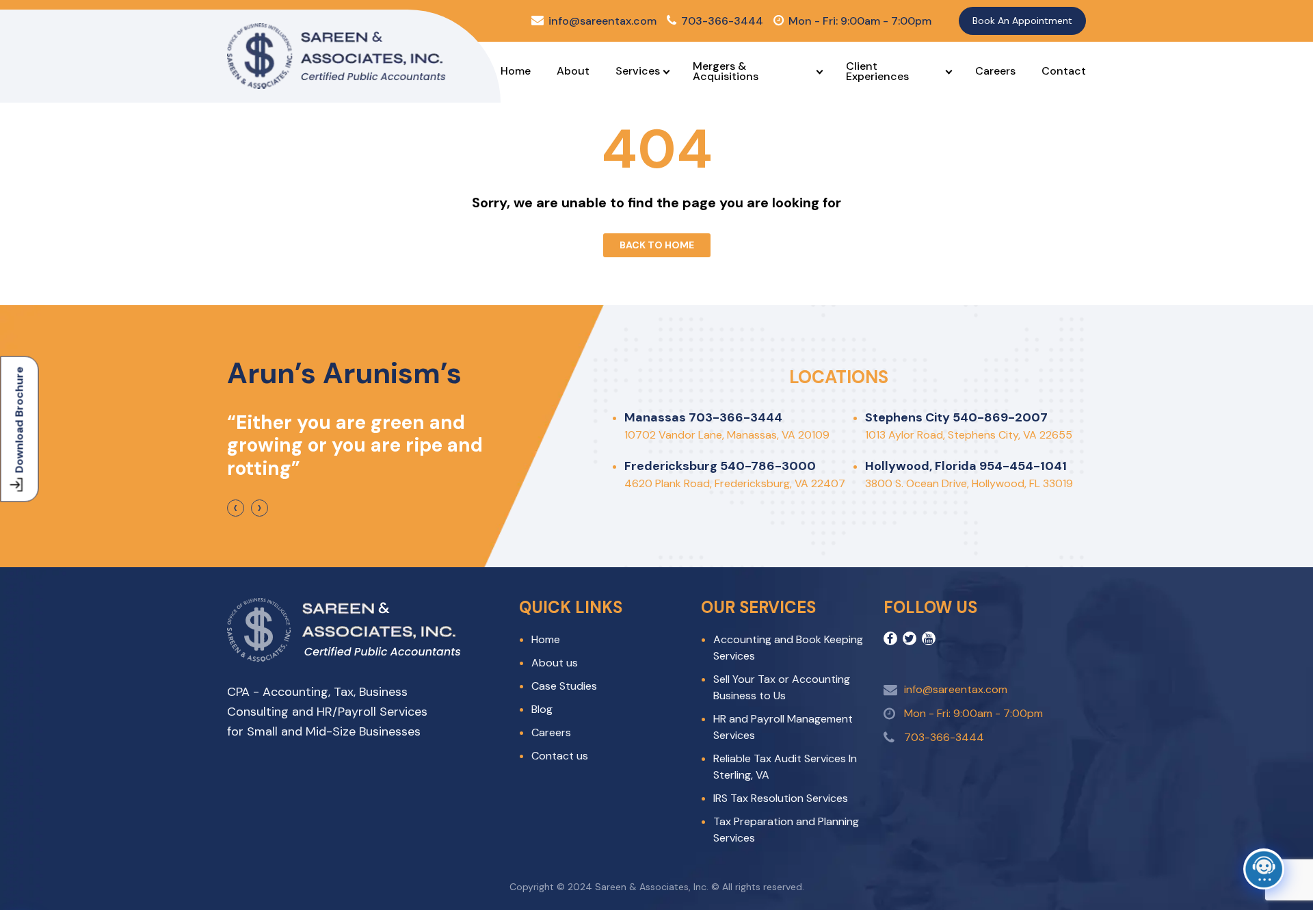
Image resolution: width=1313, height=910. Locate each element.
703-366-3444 (722, 21)
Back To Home (657, 245)
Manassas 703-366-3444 (703, 417)
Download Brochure (19, 419)
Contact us (559, 756)
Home (516, 71)
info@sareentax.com (602, 21)
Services (637, 71)
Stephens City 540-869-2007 (956, 417)
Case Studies (564, 686)
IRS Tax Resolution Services (780, 798)
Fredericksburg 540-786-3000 (720, 466)
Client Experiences (877, 71)
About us (554, 662)
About (573, 71)
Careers (995, 71)
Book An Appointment (1022, 20)
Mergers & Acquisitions (725, 71)
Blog (542, 709)
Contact (1064, 71)
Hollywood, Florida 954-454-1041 (966, 466)
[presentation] (235, 508)
